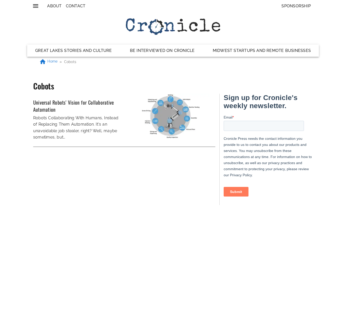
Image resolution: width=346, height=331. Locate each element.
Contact (76, 6)
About (54, 6)
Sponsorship (296, 6)
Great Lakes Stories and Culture (73, 50)
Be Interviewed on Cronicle (162, 50)
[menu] (35, 6)
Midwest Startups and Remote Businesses (262, 50)
